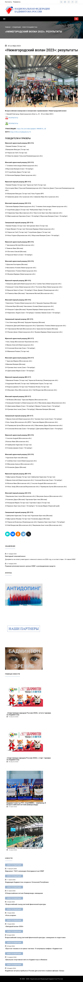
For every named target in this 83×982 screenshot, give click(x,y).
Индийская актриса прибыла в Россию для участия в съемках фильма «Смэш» (34, 971)
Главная (7, 27)
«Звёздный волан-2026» (14, 926)
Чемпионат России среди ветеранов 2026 (24, 848)
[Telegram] (23, 534)
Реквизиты (16, 2)
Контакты (8, 2)
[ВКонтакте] (12, 534)
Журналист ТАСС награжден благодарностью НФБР (24, 871)
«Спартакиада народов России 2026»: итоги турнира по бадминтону (29, 714)
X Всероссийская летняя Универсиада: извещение (24, 893)
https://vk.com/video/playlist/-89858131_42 (31, 129)
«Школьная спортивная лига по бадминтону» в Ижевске (26, 960)
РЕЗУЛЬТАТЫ (13, 118)
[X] (28, 534)
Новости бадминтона (29, 27)
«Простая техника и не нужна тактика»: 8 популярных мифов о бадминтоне (33, 948)
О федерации (16, 27)
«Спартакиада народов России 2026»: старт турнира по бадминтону (29, 759)
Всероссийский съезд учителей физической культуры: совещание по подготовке (35, 937)
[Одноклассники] (18, 534)
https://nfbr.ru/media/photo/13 (20, 132)
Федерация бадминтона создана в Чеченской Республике (27, 882)
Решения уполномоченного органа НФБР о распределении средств (30, 566)
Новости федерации (14, 865)
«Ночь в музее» (10, 915)
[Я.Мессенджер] (7, 534)
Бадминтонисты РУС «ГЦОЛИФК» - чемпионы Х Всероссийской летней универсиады (26, 804)
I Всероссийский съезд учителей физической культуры (25, 904)
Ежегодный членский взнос (15, 556)
